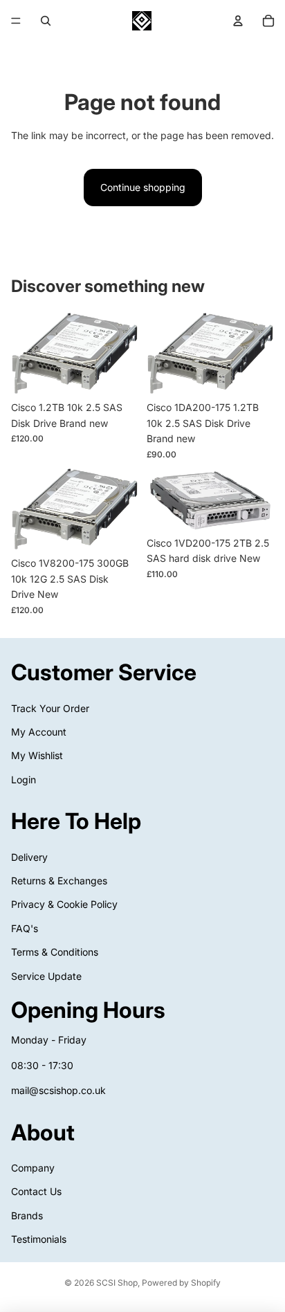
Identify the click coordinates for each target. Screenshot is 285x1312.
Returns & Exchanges (59, 880)
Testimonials (38, 1239)
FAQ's (24, 928)
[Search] (45, 21)
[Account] (238, 21)
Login (23, 779)
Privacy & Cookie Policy (64, 905)
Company (33, 1168)
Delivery (29, 857)
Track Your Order (50, 708)
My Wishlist (37, 755)
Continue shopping (142, 187)
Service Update (46, 976)
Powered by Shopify (181, 1282)
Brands (27, 1215)
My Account (38, 732)
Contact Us (36, 1191)
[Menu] (16, 21)
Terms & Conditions (54, 952)
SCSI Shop (117, 1282)
